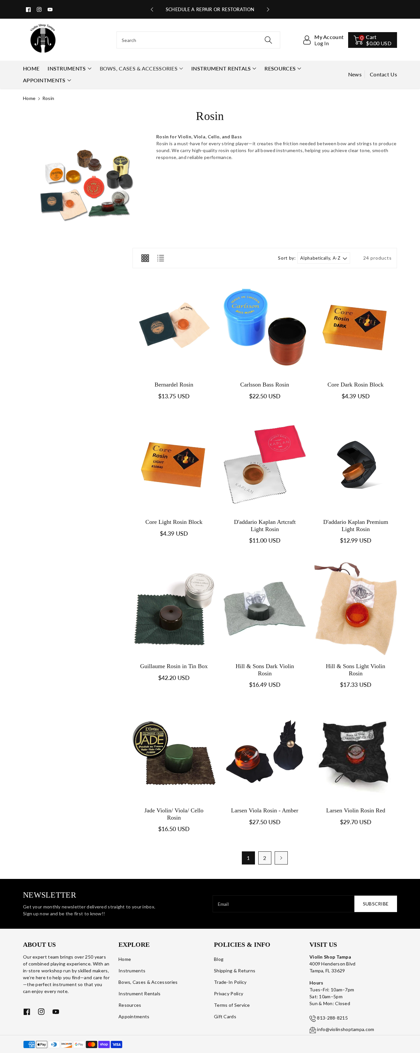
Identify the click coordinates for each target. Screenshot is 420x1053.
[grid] (145, 258)
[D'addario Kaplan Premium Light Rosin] (355, 464)
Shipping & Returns (234, 970)
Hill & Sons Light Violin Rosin (355, 670)
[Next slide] (268, 9)
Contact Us (383, 74)
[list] (160, 258)
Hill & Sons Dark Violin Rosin (265, 670)
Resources (280, 68)
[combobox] (198, 40)
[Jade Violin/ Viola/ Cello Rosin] (174, 753)
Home (29, 98)
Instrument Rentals (221, 68)
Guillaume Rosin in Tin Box (174, 666)
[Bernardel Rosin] (174, 327)
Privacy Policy (228, 993)
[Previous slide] (152, 9)
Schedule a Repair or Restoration (210, 9)
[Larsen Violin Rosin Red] (355, 753)
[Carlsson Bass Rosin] (264, 327)
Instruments (67, 68)
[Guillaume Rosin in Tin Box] (174, 609)
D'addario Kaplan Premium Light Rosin (355, 525)
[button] (372, 40)
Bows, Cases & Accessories (139, 68)
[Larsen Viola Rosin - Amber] (264, 753)
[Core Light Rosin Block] (174, 464)
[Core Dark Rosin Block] (355, 327)
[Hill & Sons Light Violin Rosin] (355, 609)
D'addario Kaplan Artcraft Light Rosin (265, 525)
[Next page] (281, 857)
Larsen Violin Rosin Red (355, 810)
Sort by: (287, 258)
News (355, 74)
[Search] (268, 40)
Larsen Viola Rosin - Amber (264, 810)
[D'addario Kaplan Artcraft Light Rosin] (264, 464)
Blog (218, 959)
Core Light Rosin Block (173, 522)
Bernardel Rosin (174, 384)
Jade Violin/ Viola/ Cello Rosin (173, 814)
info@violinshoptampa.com (345, 1029)
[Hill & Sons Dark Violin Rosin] (264, 609)
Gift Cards (225, 1016)
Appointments (44, 80)
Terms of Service (232, 1005)
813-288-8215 (332, 1018)
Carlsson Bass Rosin (264, 384)
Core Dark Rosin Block (355, 384)
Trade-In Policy (230, 982)
